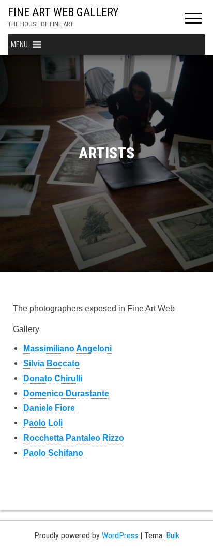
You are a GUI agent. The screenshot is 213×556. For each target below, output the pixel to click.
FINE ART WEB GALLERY (63, 12)
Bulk (172, 535)
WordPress (120, 535)
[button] (19, 44)
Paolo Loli (43, 422)
